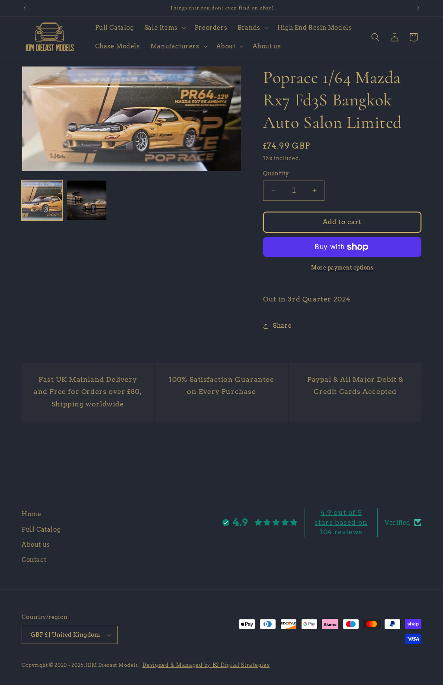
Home (31, 514)
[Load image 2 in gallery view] (87, 200)
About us (36, 544)
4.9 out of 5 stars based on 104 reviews (341, 522)
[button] (164, 28)
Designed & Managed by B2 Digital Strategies (206, 665)
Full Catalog (41, 529)
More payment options (342, 267)
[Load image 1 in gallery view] (42, 200)
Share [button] (282, 325)
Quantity (276, 173)
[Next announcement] (418, 8)
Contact (34, 559)
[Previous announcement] (24, 8)
